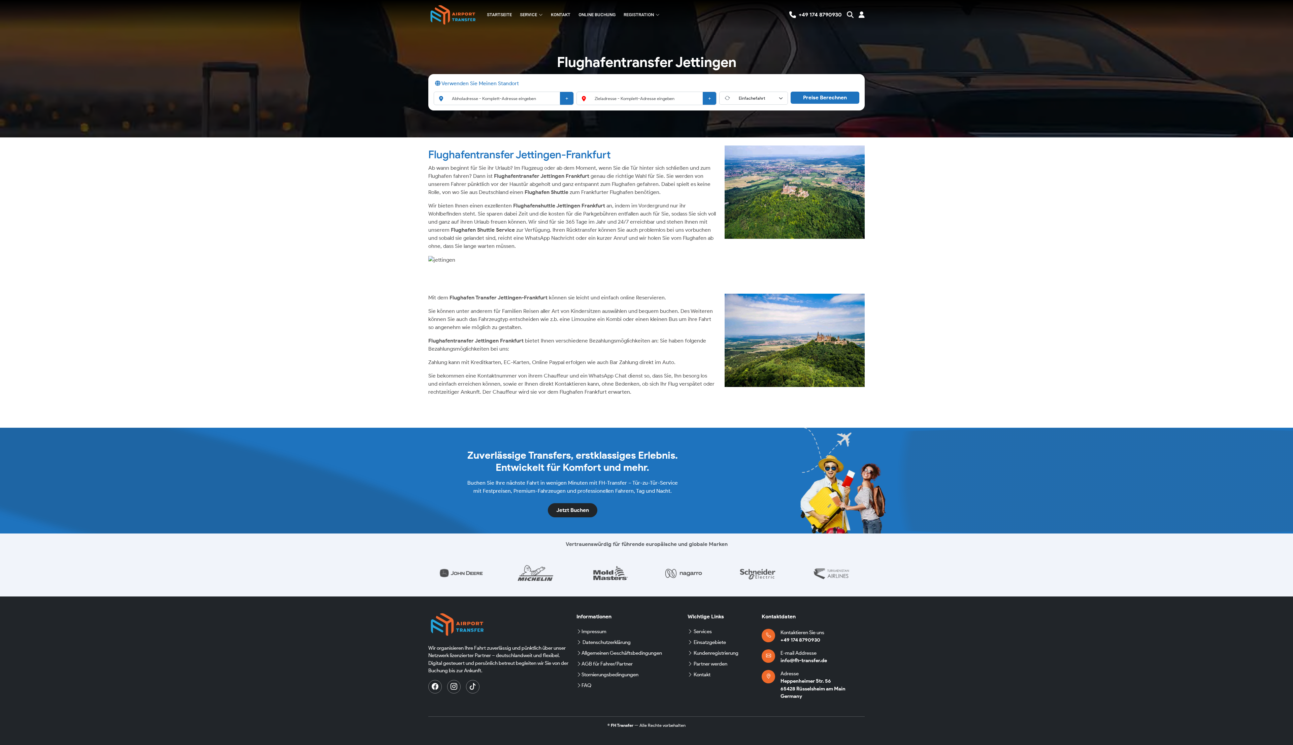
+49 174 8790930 (800, 640)
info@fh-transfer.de (804, 660)
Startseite (499, 14)
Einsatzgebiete (710, 642)
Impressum (594, 631)
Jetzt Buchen (572, 510)
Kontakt (560, 14)
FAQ (586, 685)
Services (703, 631)
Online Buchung (597, 14)
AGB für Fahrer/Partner (607, 664)
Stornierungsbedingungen (610, 675)
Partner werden (710, 664)
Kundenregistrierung (716, 653)
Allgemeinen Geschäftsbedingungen (622, 653)
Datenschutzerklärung (607, 642)
